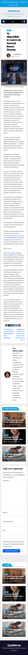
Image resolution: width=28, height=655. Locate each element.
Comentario (6, 480)
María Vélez (18, 54)
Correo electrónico (8, 521)
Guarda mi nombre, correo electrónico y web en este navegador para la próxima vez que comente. (13, 544)
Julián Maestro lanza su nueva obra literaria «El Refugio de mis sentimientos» (9, 333)
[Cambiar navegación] (13, 21)
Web (4, 530)
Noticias (9, 30)
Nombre (5, 512)
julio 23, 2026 (9, 581)
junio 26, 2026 (9, 616)
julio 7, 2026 (9, 598)
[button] (21, 21)
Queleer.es (14, 10)
